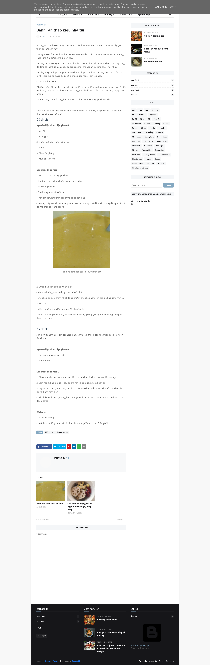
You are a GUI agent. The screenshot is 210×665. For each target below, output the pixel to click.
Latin (172, 661)
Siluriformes (137, 159)
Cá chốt (156, 119)
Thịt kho (150, 163)
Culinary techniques (154, 35)
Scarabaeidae (164, 154)
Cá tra (143, 128)
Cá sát (134, 128)
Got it (173, 7)
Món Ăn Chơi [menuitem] (126, 14)
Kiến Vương (148, 141)
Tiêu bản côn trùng (140, 168)
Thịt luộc (160, 163)
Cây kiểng (149, 132)
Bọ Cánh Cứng (138, 119)
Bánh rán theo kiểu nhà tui (49, 503)
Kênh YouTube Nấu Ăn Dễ (140, 202)
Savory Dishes (149, 154)
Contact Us (163, 661)
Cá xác (152, 128)
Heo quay (136, 141)
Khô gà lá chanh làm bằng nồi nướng (111, 634)
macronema (162, 141)
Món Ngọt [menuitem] (109, 14)
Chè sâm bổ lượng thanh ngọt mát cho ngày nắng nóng (79, 506)
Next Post (121, 519)
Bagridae (152, 114)
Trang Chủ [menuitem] (63, 14)
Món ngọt (41, 25)
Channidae (136, 137)
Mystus (135, 150)
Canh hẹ (161, 128)
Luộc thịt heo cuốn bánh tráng (156, 50)
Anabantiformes (138, 114)
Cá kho (147, 123)
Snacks (148, 159)
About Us (153, 661)
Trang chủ (143, 661)
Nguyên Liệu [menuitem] (144, 14)
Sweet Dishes (62, 432)
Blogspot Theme (51, 661)
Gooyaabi (76, 661)
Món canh (152, 80)
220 (133, 110)
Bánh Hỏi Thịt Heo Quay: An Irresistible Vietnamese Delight (111, 648)
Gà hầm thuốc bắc (153, 61)
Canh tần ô (136, 132)
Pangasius (159, 150)
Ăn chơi (152, 95)
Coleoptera (149, 137)
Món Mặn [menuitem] (78, 14)
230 (140, 110)
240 (146, 110)
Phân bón (136, 154)
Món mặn (152, 85)
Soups (157, 159)
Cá (149, 119)
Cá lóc (165, 123)
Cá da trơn (136, 123)
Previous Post (43, 519)
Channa (159, 132)
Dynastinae (162, 137)
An (44, 36)
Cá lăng (157, 123)
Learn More (161, 7)
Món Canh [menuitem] (93, 14)
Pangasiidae (147, 150)
